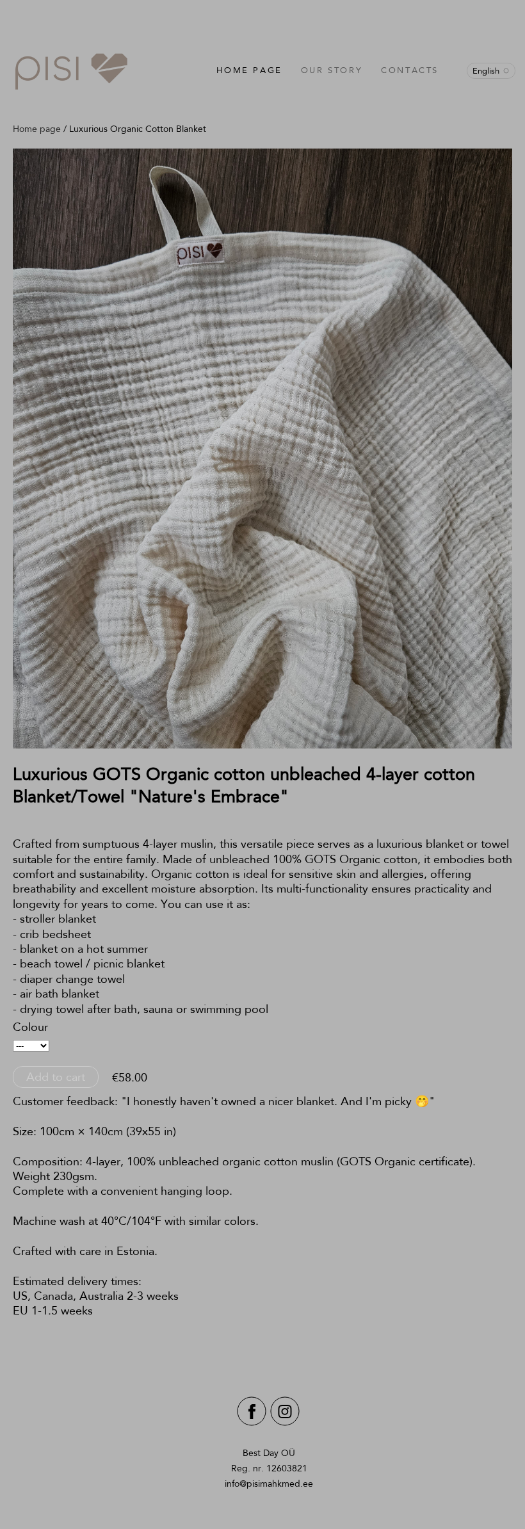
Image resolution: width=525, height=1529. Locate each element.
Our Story (331, 70)
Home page (249, 70)
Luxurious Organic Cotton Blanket (137, 128)
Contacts (410, 70)
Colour (30, 1027)
